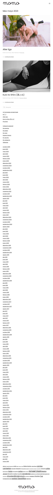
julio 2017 (5, 311)
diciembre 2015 (7, 356)
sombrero (27, 476)
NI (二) (4, 114)
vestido (14, 478)
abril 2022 (5, 180)
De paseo (5, 130)
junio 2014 (5, 398)
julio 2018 (5, 283)
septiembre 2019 (7, 252)
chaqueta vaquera (33, 468)
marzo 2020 (6, 238)
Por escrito (6, 138)
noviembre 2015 (7, 358)
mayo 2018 (5, 288)
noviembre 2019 (7, 248)
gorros (27, 471)
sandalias (5, 476)
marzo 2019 (6, 266)
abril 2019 (5, 264)
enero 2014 (6, 410)
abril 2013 (5, 431)
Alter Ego (7, 49)
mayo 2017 (5, 316)
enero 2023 (6, 161)
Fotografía (15, 471)
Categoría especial (8, 126)
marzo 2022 (6, 182)
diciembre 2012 (7, 438)
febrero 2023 (6, 158)
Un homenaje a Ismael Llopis (10, 112)
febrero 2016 (6, 351)
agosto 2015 (6, 365)
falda (10, 471)
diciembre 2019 (7, 245)
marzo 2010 (6, 461)
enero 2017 (6, 325)
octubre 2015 (6, 360)
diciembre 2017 (7, 299)
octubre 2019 (6, 250)
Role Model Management (43, 474)
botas (29, 466)
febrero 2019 (6, 269)
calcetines (34, 466)
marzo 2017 (6, 320)
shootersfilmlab (13, 476)
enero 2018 (6, 297)
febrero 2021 (6, 212)
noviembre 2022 (7, 165)
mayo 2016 (5, 344)
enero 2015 (6, 381)
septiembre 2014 (7, 391)
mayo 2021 (5, 205)
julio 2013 (5, 424)
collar (48, 468)
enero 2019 (6, 271)
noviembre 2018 (7, 276)
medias (15, 474)
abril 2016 (5, 346)
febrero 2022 (6, 184)
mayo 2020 (6, 234)
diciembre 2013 (7, 412)
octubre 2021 (6, 194)
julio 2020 (5, 229)
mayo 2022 (6, 177)
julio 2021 (5, 201)
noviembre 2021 (7, 191)
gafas (20, 471)
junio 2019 (5, 259)
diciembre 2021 (7, 189)
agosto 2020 (6, 226)
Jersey (5, 474)
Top (41, 476)
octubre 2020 (6, 222)
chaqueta (18, 468)
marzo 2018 (6, 292)
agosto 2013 (6, 421)
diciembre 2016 (7, 327)
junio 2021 (5, 203)
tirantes (37, 476)
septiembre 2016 (7, 334)
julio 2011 (5, 454)
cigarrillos (39, 468)
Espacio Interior (23, 98)
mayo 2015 (5, 372)
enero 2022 (6, 187)
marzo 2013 (6, 433)
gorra (24, 471)
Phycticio (5, 121)
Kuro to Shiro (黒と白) (13, 94)
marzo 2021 (6, 210)
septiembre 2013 (7, 419)
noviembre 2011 (7, 452)
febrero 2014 (6, 407)
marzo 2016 (6, 349)
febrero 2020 (6, 241)
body (22, 466)
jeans (44, 471)
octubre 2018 (6, 278)
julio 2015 (5, 367)
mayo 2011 (5, 457)
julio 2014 (5, 396)
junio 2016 (5, 342)
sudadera (32, 476)
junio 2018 (5, 285)
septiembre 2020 (7, 224)
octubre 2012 (6, 442)
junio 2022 (5, 175)
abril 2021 (5, 208)
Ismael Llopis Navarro (30, 491)
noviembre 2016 (7, 330)
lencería (10, 474)
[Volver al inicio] (11, 3)
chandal (13, 468)
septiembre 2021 (7, 196)
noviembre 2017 (7, 302)
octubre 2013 (6, 417)
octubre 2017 (6, 304)
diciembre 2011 (7, 450)
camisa (40, 466)
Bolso (25, 466)
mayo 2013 (5, 428)
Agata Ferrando (9, 466)
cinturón (43, 468)
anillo (14, 466)
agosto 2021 (6, 198)
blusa (20, 466)
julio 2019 (5, 257)
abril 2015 (5, 374)
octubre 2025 (6, 147)
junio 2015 (5, 370)
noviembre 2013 (7, 414)
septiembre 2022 (7, 170)
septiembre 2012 (7, 445)
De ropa (22, 52)
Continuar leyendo (9, 57)
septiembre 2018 (7, 280)
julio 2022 (5, 172)
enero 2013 (6, 435)
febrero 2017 (6, 323)
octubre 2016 (6, 332)
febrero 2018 (6, 295)
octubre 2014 (6, 388)
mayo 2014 (6, 400)
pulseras (33, 474)
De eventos (6, 128)
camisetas (7, 468)
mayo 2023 (6, 151)
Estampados (5, 471)
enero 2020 (6, 243)
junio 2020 (5, 231)
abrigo (4, 466)
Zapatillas (22, 478)
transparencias (7, 479)
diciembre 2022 (7, 163)
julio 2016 (5, 339)
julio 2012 (5, 447)
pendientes (26, 474)
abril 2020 (5, 236)
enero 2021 (6, 215)
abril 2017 (5, 318)
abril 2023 (5, 154)
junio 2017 (5, 313)
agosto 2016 (6, 337)
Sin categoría (6, 140)
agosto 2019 (6, 255)
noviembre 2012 (7, 440)
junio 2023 (5, 149)
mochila (19, 474)
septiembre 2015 (7, 363)
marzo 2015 (6, 377)
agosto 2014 (6, 393)
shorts (22, 476)
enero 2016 (6, 353)
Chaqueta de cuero (25, 468)
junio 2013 (5, 426)
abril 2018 (5, 290)
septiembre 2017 (7, 306)
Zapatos (28, 479)
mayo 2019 (5, 262)
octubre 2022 (6, 168)
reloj (36, 474)
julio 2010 (5, 459)
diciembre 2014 (7, 384)
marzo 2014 (6, 405)
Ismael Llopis (35, 471)
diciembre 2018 (7, 273)
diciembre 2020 (7, 217)
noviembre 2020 (7, 219)
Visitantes (5, 142)
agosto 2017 (6, 309)
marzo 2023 (6, 156)
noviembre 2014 (7, 386)
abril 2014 (5, 403)
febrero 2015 (6, 379)
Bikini (18, 466)
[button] (49, 3)
